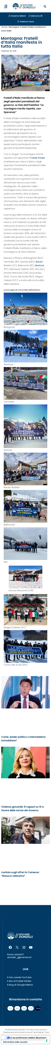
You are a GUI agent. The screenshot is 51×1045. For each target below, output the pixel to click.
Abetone (39, 265)
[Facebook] (10, 947)
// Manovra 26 (36, 16)
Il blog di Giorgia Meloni (20, 984)
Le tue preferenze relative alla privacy (28, 1037)
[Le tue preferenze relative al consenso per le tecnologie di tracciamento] (46, 1040)
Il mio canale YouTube (19, 977)
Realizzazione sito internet (14, 1032)
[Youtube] (31, 947)
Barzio (39, 261)
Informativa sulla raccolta (15, 1042)
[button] (45, 6)
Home (4, 27)
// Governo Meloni (17, 16)
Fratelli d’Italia (37, 157)
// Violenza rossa (25, 21)
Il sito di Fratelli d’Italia (19, 981)
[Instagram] (24, 947)
